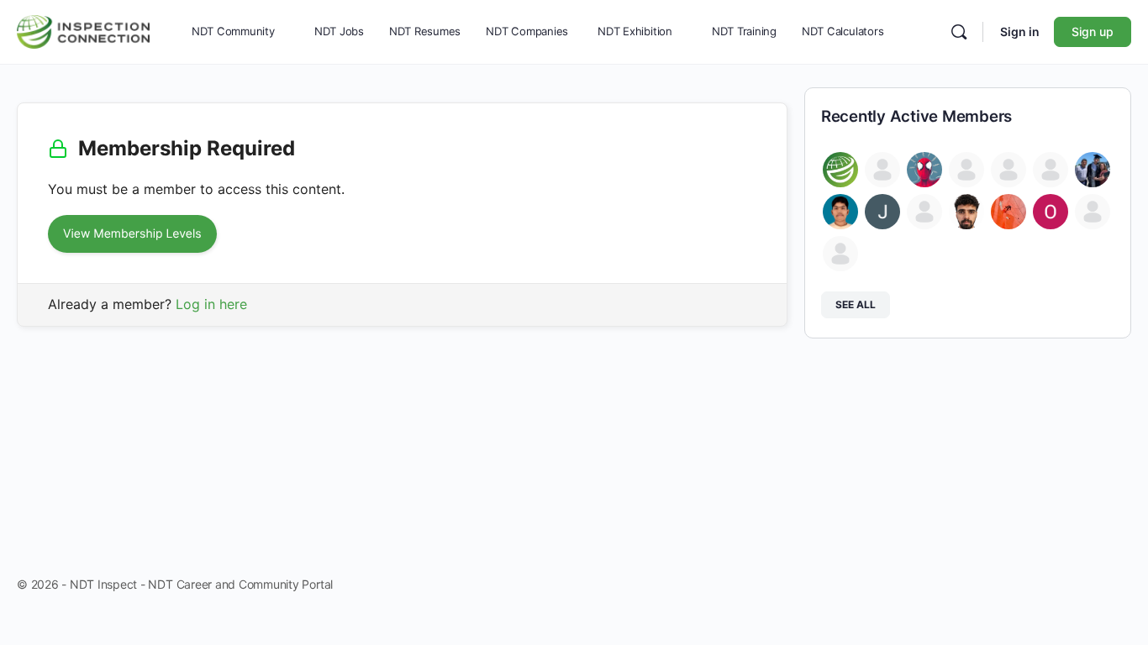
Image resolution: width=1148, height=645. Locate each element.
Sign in (1020, 31)
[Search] (959, 32)
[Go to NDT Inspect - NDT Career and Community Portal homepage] (83, 29)
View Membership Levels (132, 234)
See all (855, 304)
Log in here (211, 304)
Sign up (1093, 31)
